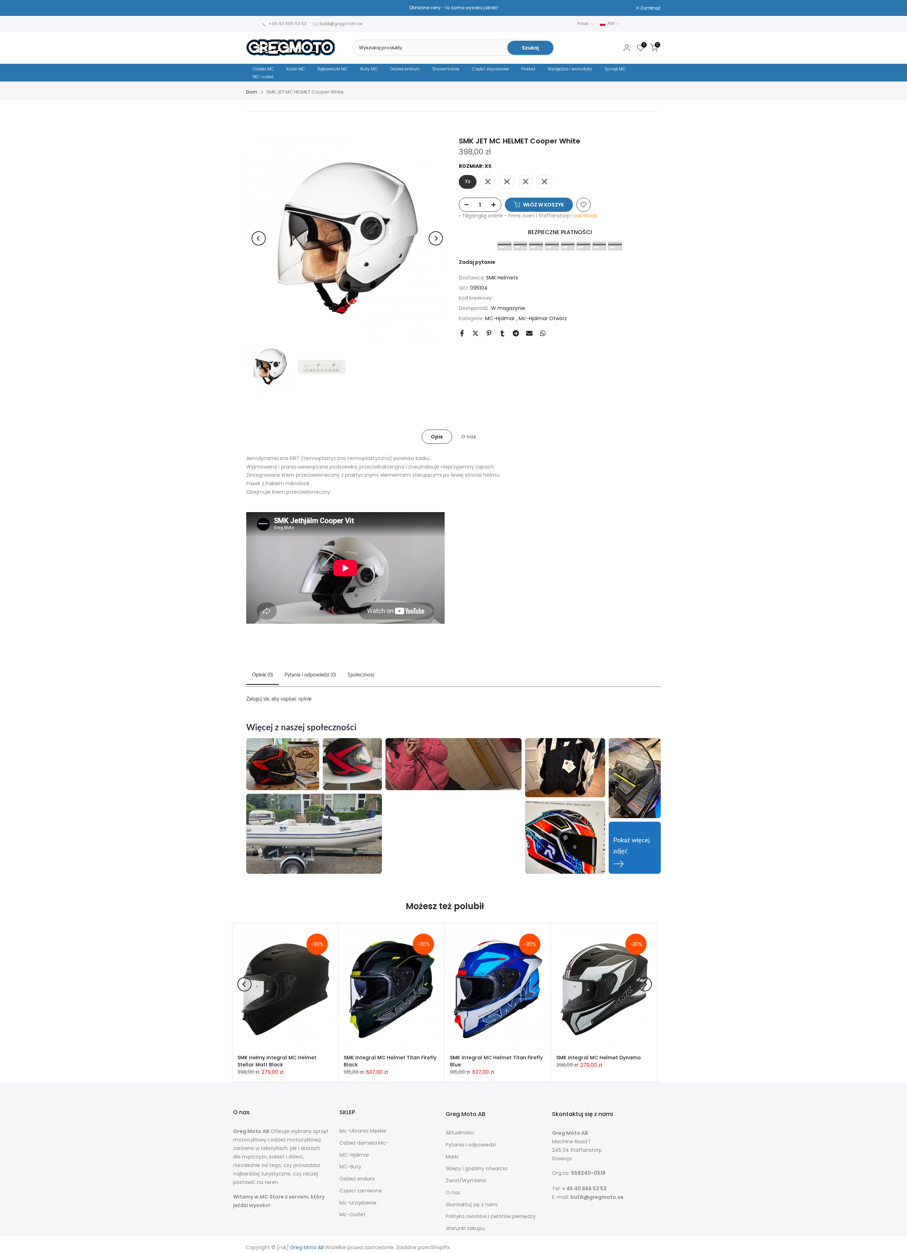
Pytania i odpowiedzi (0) (310, 675)
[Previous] (259, 238)
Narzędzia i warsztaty (570, 69)
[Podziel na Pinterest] (489, 333)
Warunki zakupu (465, 1228)
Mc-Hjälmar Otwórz (543, 318)
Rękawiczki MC (332, 69)
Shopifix (440, 1247)
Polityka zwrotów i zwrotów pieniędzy (491, 1216)
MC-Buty (350, 1166)
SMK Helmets (502, 277)
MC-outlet (263, 77)
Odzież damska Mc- (364, 1143)
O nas (468, 436)
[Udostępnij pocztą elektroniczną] (529, 333)
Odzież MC (263, 69)
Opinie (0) (262, 675)
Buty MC (369, 69)
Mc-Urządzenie (358, 1203)
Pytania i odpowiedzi (471, 1144)
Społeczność (361, 675)
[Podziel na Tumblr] (502, 333)
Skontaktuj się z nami (472, 1204)
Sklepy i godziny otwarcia (476, 1168)
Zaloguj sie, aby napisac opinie (278, 699)
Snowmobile (446, 69)
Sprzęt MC (615, 69)
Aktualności (460, 1132)
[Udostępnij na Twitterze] (475, 333)
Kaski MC (295, 69)
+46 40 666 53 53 (287, 24)
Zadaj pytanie (477, 262)
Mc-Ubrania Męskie (363, 1131)
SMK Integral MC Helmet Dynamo (598, 1057)
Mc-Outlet (352, 1214)
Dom (251, 92)
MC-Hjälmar (500, 318)
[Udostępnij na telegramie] (516, 333)
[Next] (436, 238)
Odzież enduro (405, 69)
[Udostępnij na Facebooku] (462, 333)
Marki (452, 1157)
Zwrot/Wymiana (466, 1180)
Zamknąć (260, 8)
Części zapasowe (490, 69)
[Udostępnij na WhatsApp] (543, 333)
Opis (437, 436)
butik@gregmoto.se (341, 24)
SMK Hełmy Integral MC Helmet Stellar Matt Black (276, 1061)
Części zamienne (360, 1191)
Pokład (528, 69)
